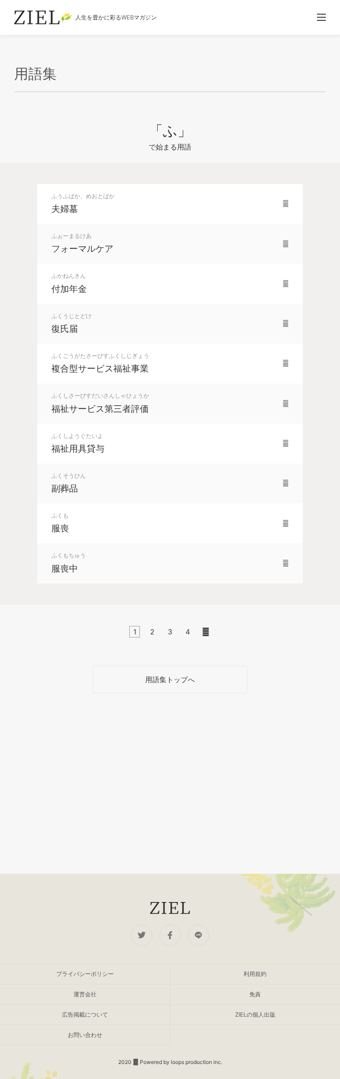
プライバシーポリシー (85, 973)
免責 (255, 994)
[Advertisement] (170, 783)
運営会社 (85, 994)
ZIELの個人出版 (255, 1014)
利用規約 (255, 973)
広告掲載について (85, 1014)
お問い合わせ (85, 1034)
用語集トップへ (170, 679)
